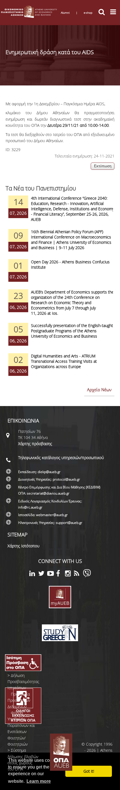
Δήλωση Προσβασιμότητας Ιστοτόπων (23, 682)
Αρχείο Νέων (99, 389)
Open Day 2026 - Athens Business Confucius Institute (70, 264)
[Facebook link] (60, 574)
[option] (60, 212)
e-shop (88, 13)
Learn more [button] (39, 781)
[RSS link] (78, 574)
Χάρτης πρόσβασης (35, 443)
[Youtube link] (51, 574)
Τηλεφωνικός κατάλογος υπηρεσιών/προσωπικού (61, 457)
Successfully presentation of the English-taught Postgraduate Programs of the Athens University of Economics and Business (72, 331)
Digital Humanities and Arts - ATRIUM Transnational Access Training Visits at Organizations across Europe (64, 361)
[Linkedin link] (33, 574)
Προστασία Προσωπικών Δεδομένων (19, 700)
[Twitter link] (42, 574)
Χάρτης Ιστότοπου (23, 545)
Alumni (65, 13)
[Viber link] (87, 575)
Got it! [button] (88, 771)
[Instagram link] (69, 574)
